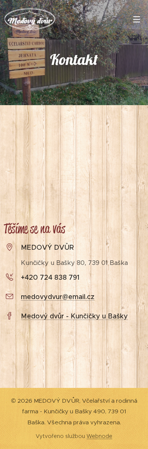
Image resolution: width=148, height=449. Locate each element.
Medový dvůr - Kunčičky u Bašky (74, 316)
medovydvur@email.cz (57, 297)
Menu (136, 19)
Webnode (99, 436)
